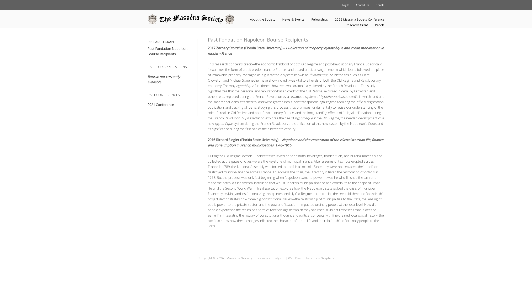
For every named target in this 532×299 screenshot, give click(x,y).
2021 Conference (161, 104)
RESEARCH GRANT (162, 42)
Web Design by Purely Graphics (311, 258)
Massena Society (191, 19)
